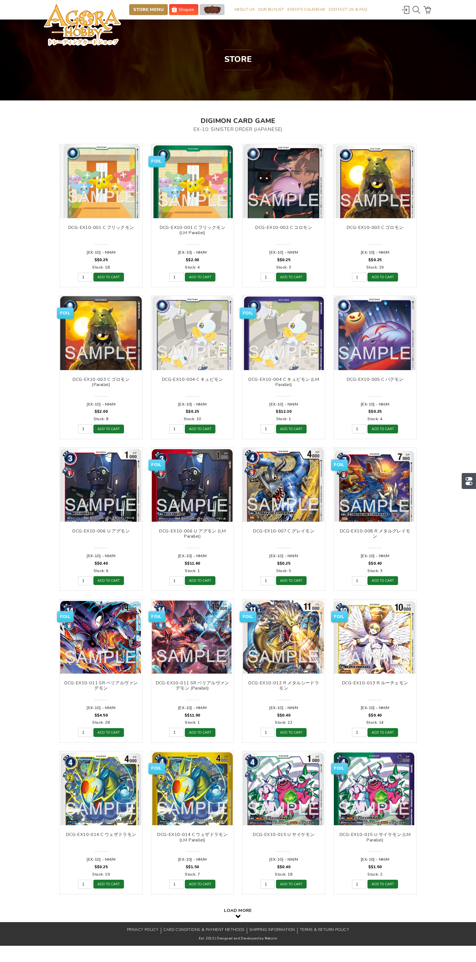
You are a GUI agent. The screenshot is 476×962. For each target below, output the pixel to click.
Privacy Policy (143, 929)
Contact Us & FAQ (348, 9)
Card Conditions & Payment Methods (204, 929)
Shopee (186, 10)
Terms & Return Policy (324, 929)
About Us (244, 9)
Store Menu (148, 10)
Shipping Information (272, 929)
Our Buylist (271, 9)
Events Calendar (306, 9)
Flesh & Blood (212, 9)
